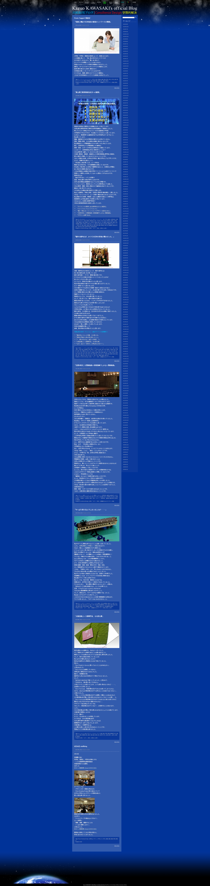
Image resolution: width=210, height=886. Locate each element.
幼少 (109, 351)
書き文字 (100, 222)
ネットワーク (81, 79)
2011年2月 (125, 410)
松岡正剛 (97, 604)
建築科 (80, 222)
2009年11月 (125, 447)
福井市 (101, 735)
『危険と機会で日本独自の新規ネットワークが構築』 (93, 22)
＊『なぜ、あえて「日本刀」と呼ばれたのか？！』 (89, 343)
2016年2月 (125, 262)
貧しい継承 (80, 355)
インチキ (84, 348)
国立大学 (94, 496)
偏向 (79, 220)
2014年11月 (125, 299)
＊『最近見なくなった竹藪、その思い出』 (86, 335)
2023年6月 (125, 46)
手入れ (78, 352)
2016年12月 (125, 238)
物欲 (109, 604)
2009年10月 (125, 449)
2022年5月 (125, 78)
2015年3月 (125, 289)
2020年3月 (125, 142)
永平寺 (106, 604)
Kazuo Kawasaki (117, 3)
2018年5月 (125, 196)
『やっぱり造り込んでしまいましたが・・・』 (90, 510)
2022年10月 (125, 66)
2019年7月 (125, 162)
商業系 (87, 220)
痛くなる (92, 223)
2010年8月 (125, 425)
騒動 (100, 355)
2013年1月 (125, 353)
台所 (105, 349)
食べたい (92, 355)
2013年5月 (125, 344)
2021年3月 (125, 112)
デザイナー (89, 733)
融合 (83, 225)
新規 (85, 80)
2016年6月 (125, 253)
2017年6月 (125, 223)
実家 (79, 604)
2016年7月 (125, 250)
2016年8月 (125, 248)
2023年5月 (125, 48)
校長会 (108, 222)
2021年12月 (125, 90)
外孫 (114, 349)
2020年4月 (125, 139)
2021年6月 (125, 105)
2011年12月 (125, 385)
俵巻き (92, 349)
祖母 (79, 353)
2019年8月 (125, 159)
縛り (102, 80)
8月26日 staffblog (80, 746)
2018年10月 (125, 184)
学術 (102, 220)
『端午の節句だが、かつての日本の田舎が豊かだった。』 (94, 237)
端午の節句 (87, 353)
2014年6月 (125, 312)
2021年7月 (125, 103)
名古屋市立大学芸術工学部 (85, 496)
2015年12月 (125, 267)
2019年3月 (125, 171)
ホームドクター (87, 79)
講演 (97, 225)
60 (78, 219)
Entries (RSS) (116, 884)
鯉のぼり (107, 355)
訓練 (88, 225)
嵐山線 (84, 604)
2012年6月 (125, 371)
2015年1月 (125, 294)
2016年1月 (125, 265)
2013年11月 (125, 329)
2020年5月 (125, 137)
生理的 (88, 223)
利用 (100, 349)
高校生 (106, 80)
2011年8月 (125, 395)
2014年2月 (125, 321)
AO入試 (83, 219)
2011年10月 (125, 390)
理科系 (84, 223)
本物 (102, 352)
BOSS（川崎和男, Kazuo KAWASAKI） (85, 768)
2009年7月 (125, 457)
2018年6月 (125, 194)
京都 (80, 349)
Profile (75, 2)
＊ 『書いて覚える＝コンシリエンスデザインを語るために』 (92, 211)
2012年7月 (125, 368)
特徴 (111, 604)
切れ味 (97, 349)
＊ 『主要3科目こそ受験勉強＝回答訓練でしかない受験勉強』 (93, 213)
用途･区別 (115, 604)
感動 (107, 838)
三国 (102, 603)
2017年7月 (125, 221)
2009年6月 (125, 459)
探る (105, 496)
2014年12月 (125, 297)
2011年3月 (125, 408)
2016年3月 (125, 260)
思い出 (87, 604)
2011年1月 (125, 412)
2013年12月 (125, 326)
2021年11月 (125, 93)
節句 (92, 353)
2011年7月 (125, 398)
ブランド (93, 603)
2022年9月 (125, 68)
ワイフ (98, 733)
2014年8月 (125, 307)
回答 (95, 220)
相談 (99, 80)
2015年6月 (125, 282)
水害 (113, 352)
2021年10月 (125, 95)
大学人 (97, 496)
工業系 (115, 220)
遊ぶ (84, 355)
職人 (97, 353)
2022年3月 (125, 83)
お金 (85, 733)
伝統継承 (86, 349)
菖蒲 (108, 353)
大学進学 (99, 220)
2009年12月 (125, 444)
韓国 (114, 838)
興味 (81, 606)
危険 (105, 79)
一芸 (103, 219)
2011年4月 (125, 405)
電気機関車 (107, 606)
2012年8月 (125, 366)
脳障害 (109, 223)
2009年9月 (125, 452)
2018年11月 (125, 181)
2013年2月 (125, 351)
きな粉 (94, 348)
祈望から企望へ (103, 228)
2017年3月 (125, 230)
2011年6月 (125, 400)
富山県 (105, 220)
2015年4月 (125, 287)
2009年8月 (125, 454)
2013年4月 (125, 346)
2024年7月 (125, 29)
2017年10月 (125, 213)
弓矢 (112, 351)
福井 (81, 353)
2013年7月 (125, 339)
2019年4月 (125, 169)
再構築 (99, 79)
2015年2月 (125, 292)
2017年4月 (125, 228)
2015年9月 (125, 275)
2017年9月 (125, 216)
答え (104, 735)
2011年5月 (125, 403)
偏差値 (108, 495)
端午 (84, 353)
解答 (85, 225)
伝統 (82, 349)
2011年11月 (125, 388)
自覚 (107, 735)
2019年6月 (125, 164)
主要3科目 (104, 495)
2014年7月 (125, 309)
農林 (100, 225)
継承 (94, 353)
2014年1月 (125, 324)
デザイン (95, 838)
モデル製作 (97, 603)
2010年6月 (125, 430)
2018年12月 (125, 179)
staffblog (91, 838)
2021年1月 (125, 117)
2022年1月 (125, 88)
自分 (99, 353)
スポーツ (94, 219)
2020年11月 (125, 122)
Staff (81, 841)
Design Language (93, 3)
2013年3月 (125, 348)
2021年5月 (125, 107)
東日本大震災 (110, 3)
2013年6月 (125, 341)
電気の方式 (102, 606)
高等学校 (80, 226)
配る (87, 355)
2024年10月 (125, 26)
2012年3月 (125, 378)
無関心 (81, 223)
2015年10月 (125, 272)
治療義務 (77, 223)
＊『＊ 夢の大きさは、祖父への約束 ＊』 (87, 339)
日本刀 (89, 352)
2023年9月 (125, 39)
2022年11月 (125, 63)
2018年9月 (125, 186)
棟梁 (104, 352)
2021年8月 (125, 100)
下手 (106, 219)
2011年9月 (125, 393)
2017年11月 (125, 211)
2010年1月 (125, 442)
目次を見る (116, 88)
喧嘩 (109, 733)
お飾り (91, 348)
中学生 (93, 79)
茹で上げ (103, 353)
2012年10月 (125, 361)
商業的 (107, 349)
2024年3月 (125, 31)
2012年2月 (125, 380)
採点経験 (102, 496)
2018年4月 (125, 198)
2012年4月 (125, 376)
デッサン (87, 495)
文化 (81, 352)
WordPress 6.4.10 (108, 884)
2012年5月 (125, 373)
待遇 (83, 222)
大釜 (80, 351)
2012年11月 (125, 358)
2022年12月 (125, 61)
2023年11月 (125, 34)
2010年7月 (125, 427)
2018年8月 (125, 189)
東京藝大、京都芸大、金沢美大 (82, 498)
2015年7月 (125, 280)
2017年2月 (125, 233)
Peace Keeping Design (83, 838)
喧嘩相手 (112, 733)
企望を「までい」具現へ (94, 82)
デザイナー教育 (81, 495)
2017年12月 (125, 208)
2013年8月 (125, 336)
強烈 (114, 351)
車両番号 (87, 606)
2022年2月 (125, 85)
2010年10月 (125, 420)
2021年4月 (125, 110)
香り (98, 355)
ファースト (99, 219)
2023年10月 (125, 36)
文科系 (92, 222)
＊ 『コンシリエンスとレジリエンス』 (86, 208)
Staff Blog (99, 2)
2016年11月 (125, 240)
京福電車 (105, 603)
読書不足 (91, 225)
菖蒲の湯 (112, 353)
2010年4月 (125, 435)
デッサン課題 (93, 495)
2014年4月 (125, 317)
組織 (96, 223)
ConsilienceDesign (84, 82)
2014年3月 (125, 319)
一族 (116, 348)
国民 (107, 79)
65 (80, 219)
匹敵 (85, 220)
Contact (134, 2)
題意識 (114, 225)
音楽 (105, 225)
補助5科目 (112, 498)
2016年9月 (125, 245)
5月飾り (80, 348)
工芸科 (76, 222)
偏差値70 (112, 495)
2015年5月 (125, 285)
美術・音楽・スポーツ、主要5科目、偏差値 (99, 498)
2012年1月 (125, 383)
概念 (111, 222)
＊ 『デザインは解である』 (82, 215)
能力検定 (105, 223)
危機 (102, 79)
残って (107, 352)
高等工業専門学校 (86, 226)
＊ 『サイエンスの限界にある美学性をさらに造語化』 (90, 206)
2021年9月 (125, 98)
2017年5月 (125, 226)
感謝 (112, 838)
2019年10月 (125, 154)
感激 (109, 838)
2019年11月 (125, 152)
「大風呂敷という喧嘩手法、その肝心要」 (89, 616)
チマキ (102, 348)
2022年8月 (125, 71)
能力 (102, 223)
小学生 (112, 79)
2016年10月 (125, 243)
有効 (100, 352)
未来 (92, 80)
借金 (104, 733)
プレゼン (94, 733)
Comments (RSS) (122, 884)
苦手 (80, 225)
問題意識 (92, 220)
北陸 (103, 349)
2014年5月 (125, 314)
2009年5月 (125, 462)
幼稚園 (83, 735)
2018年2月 (125, 203)
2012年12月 (125, 356)
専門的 (108, 220)
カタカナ (88, 603)
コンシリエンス (88, 219)
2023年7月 (125, 44)
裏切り (109, 735)
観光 (117, 353)
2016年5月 (125, 255)
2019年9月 (125, 157)
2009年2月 (125, 469)
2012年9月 (125, 363)
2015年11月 (125, 270)
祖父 (99, 735)
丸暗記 (108, 219)
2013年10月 (125, 331)
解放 (104, 80)
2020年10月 (125, 125)
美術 (100, 223)
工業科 (111, 220)
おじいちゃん (81, 733)
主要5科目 (113, 219)
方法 (84, 352)
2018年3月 (125, 201)
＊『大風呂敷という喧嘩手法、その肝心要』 (87, 341)
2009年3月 (125, 467)
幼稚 (80, 735)
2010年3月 (125, 437)
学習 (110, 79)
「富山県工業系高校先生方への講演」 (87, 92)
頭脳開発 (110, 225)
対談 (81, 604)
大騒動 (83, 351)
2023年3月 (125, 53)
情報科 (86, 222)
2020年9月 (125, 127)
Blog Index (81, 2)
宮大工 (88, 351)
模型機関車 (101, 604)
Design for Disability (87, 3)
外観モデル (109, 603)
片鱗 (91, 735)
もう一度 (112, 348)
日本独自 (88, 80)
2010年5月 (125, 432)
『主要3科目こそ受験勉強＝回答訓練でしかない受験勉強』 (95, 365)
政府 (115, 79)
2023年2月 (125, 56)
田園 (76, 606)
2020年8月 (125, 130)
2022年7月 (125, 73)
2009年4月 (125, 464)
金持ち (113, 735)
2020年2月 (125, 144)
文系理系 (108, 496)
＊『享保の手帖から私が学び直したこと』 (86, 337)
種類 (79, 606)
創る (78, 496)
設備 (84, 606)
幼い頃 (106, 351)
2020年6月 (125, 135)
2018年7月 (125, 191)
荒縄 (106, 353)
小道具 (99, 351)
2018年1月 (125, 206)
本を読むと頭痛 (114, 496)
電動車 (97, 606)
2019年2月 (125, 174)
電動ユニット (93, 606)
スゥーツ (99, 348)
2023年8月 (125, 41)
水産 (116, 222)
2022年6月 (125, 75)
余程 (89, 349)
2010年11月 (125, 417)
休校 (96, 79)
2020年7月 (125, 132)
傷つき (81, 220)
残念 (110, 352)
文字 (89, 222)
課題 (95, 225)
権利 (114, 222)
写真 (106, 733)
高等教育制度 (94, 226)
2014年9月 (125, 304)
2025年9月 (125, 24)
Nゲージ (80, 603)
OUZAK (122, 2)
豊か (76, 355)
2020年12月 (125, 120)
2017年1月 (125, 235)
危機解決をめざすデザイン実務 (107, 82)
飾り (95, 355)
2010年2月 (125, 439)
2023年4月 (125, 51)
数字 (91, 604)
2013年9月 (125, 334)
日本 (86, 352)
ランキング (98, 495)
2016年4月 (125, 257)
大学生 (104, 838)
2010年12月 (125, 415)
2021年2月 (125, 115)
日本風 (92, 352)
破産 (94, 735)
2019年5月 (125, 166)
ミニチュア (107, 348)
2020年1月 (125, 147)
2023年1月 (125, 58)
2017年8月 (125, 218)
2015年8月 (125, 277)
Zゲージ (84, 603)
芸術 (78, 225)
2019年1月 (125, 176)
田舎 (117, 352)
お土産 (88, 348)
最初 (97, 352)
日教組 (95, 222)
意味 (86, 735)
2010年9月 (125, 422)
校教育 (105, 222)
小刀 (93, 351)
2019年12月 (125, 149)
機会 (97, 80)
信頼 (101, 733)
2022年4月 (125, 80)
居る (102, 351)
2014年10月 (125, 302)
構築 (94, 80)
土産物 (111, 349)
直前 (76, 353)
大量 (78, 351)
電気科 (102, 225)
